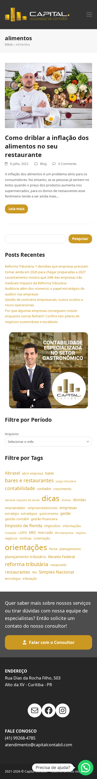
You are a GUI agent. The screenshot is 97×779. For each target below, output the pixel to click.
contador (44, 488)
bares (49, 473)
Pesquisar (80, 238)
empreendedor (15, 508)
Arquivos (12, 434)
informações (72, 526)
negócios (11, 538)
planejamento (70, 548)
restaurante (58, 565)
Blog (43, 164)
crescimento (62, 489)
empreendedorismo (42, 508)
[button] (89, 14)
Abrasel (12, 473)
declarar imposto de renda (22, 500)
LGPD (22, 532)
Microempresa (64, 533)
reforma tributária (26, 564)
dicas (50, 498)
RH (34, 572)
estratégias (29, 513)
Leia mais (16, 208)
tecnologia (12, 578)
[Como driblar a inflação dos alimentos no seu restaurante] (48, 95)
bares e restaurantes (29, 480)
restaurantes (17, 572)
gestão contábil (17, 519)
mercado (45, 532)
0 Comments (67, 164)
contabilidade (20, 488)
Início (9, 44)
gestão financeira (44, 519)
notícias (26, 538)
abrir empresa (32, 473)
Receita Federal (61, 556)
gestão (65, 513)
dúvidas (79, 499)
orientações (26, 547)
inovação (10, 533)
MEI (32, 532)
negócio (81, 533)
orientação (42, 538)
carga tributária (66, 481)
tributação (30, 579)
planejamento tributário (25, 556)
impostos (52, 525)
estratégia (12, 514)
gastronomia (48, 513)
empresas (68, 507)
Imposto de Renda (23, 525)
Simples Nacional (56, 572)
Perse (53, 549)
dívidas (66, 500)
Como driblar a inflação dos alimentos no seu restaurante (47, 146)
